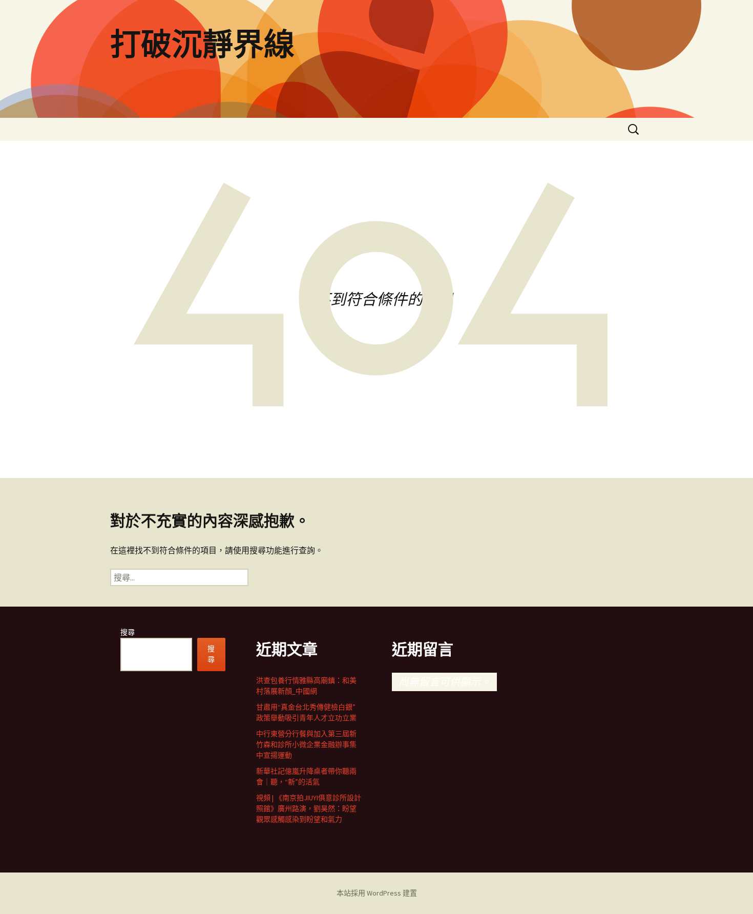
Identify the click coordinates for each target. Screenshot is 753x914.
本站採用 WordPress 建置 (377, 893)
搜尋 (127, 632)
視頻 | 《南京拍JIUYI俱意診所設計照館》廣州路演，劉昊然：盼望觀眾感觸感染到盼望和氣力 (308, 808)
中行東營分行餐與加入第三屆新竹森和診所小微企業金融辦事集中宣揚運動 (306, 744)
